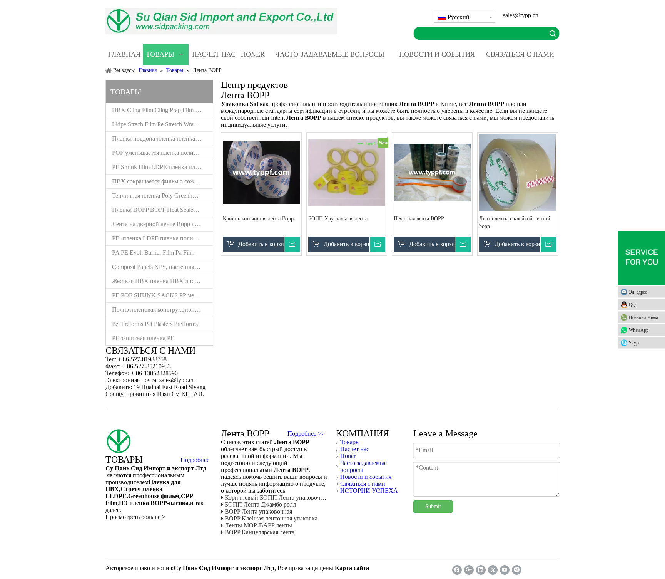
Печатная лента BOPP (419, 219)
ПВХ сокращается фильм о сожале (157, 181)
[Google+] (469, 570)
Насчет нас (354, 449)
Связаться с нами (362, 483)
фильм (169, 496)
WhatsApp (638, 329)
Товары (350, 442)
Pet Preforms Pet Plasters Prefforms (155, 324)
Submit (433, 506)
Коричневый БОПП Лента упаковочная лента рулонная (298, 497)
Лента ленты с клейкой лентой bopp (514, 222)
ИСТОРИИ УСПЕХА (369, 490)
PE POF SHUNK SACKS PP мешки (158, 295)
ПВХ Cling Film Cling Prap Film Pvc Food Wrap (162, 110)
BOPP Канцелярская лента (259, 532)
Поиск (552, 33)
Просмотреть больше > (135, 517)
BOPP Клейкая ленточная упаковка (271, 518)
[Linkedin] (481, 570)
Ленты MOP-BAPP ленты (258, 525)
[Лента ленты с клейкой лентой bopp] (517, 176)
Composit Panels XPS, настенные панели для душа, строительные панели (162, 266)
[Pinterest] (516, 570)
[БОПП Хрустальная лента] (346, 172)
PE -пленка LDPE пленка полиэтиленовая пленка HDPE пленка (162, 238)
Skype (634, 342)
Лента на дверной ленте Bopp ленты (160, 224)
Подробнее (194, 460)
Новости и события (365, 476)
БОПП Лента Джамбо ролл (260, 504)
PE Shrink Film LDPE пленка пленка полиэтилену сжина (162, 167)
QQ (632, 304)
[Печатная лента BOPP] (432, 172)
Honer (348, 456)
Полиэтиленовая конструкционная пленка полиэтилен (162, 309)
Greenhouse (143, 496)
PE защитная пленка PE (143, 338)
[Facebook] (457, 570)
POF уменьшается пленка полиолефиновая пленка (162, 152)
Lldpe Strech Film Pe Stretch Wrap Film (160, 124)
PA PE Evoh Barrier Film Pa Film (153, 252)
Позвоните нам (643, 317)
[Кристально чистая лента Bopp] (261, 172)
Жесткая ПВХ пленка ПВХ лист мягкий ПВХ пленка (162, 281)
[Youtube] (505, 570)
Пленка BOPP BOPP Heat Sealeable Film (162, 209)
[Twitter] (493, 570)
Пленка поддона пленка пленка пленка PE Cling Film (162, 138)
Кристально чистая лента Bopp (258, 219)
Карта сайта (352, 568)
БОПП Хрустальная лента (338, 219)
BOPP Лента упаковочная (258, 511)
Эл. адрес (638, 291)
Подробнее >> (306, 434)
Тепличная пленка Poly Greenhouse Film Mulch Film (162, 195)
